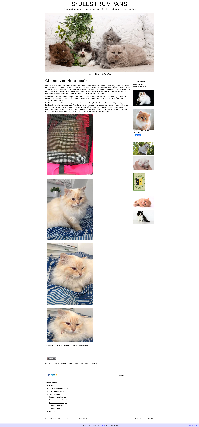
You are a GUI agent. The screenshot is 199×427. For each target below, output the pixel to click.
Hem (90, 74)
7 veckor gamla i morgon (58, 403)
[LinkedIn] (54, 375)
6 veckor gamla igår (56, 406)
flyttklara (52, 385)
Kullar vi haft (106, 74)
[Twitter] (52, 375)
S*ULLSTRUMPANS (100, 4)
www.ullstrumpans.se (140, 86)
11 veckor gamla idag (56, 391)
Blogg (97, 74)
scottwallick (148, 418)
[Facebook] (49, 375)
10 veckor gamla (55, 394)
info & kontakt (192, 425)
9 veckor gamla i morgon (58, 397)
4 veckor (52, 411)
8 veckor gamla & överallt (58, 400)
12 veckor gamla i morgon (58, 388)
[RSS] (56, 375)
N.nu (103, 425)
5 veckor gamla (54, 409)
